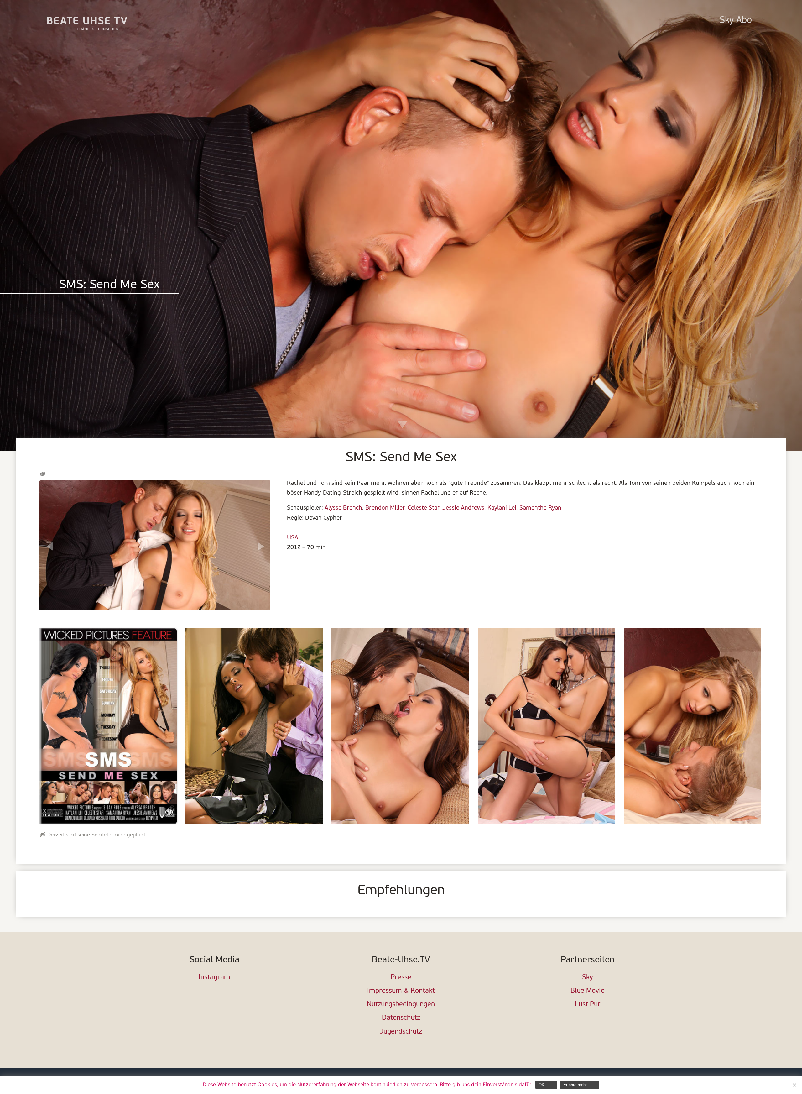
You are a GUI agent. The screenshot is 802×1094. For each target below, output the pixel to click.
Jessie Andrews (463, 508)
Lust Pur (588, 1004)
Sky (587, 977)
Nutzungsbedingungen (401, 1004)
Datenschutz (401, 1018)
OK (541, 1084)
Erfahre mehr (575, 1084)
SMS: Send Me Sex (109, 285)
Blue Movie (587, 991)
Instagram (214, 977)
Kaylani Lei (501, 508)
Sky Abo (736, 20)
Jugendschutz (401, 1032)
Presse (401, 977)
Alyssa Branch (343, 508)
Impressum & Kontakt (401, 991)
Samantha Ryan (540, 508)
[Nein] (794, 1085)
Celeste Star (423, 508)
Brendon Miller (384, 508)
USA (292, 538)
